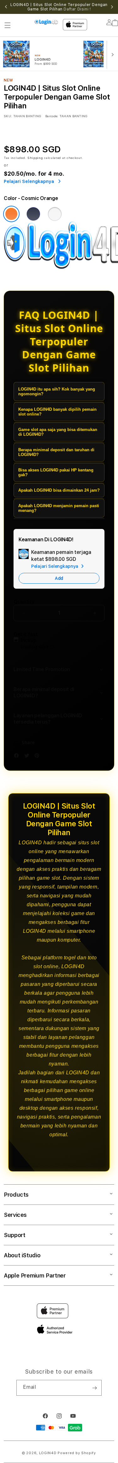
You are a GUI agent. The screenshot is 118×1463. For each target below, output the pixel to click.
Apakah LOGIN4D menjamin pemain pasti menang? (58, 508)
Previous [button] (6, 7)
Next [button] (112, 7)
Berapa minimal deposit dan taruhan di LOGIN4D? (56, 452)
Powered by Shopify (77, 1453)
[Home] (46, 22)
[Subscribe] (94, 1388)
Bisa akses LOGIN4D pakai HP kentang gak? (55, 472)
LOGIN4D (48, 1453)
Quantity (24, 602)
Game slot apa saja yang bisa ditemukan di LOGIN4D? (57, 432)
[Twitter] (28, 756)
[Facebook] (18, 756)
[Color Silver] (55, 214)
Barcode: (51, 116)
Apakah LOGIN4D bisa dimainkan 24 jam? (59, 490)
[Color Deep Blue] (33, 214)
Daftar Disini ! (77, 9)
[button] (7, 25)
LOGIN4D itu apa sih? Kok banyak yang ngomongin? (56, 391)
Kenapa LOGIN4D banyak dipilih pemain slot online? (57, 411)
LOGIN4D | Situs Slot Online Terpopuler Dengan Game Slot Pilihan (59, 7)
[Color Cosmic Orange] (11, 214)
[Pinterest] (38, 756)
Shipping (35, 158)
